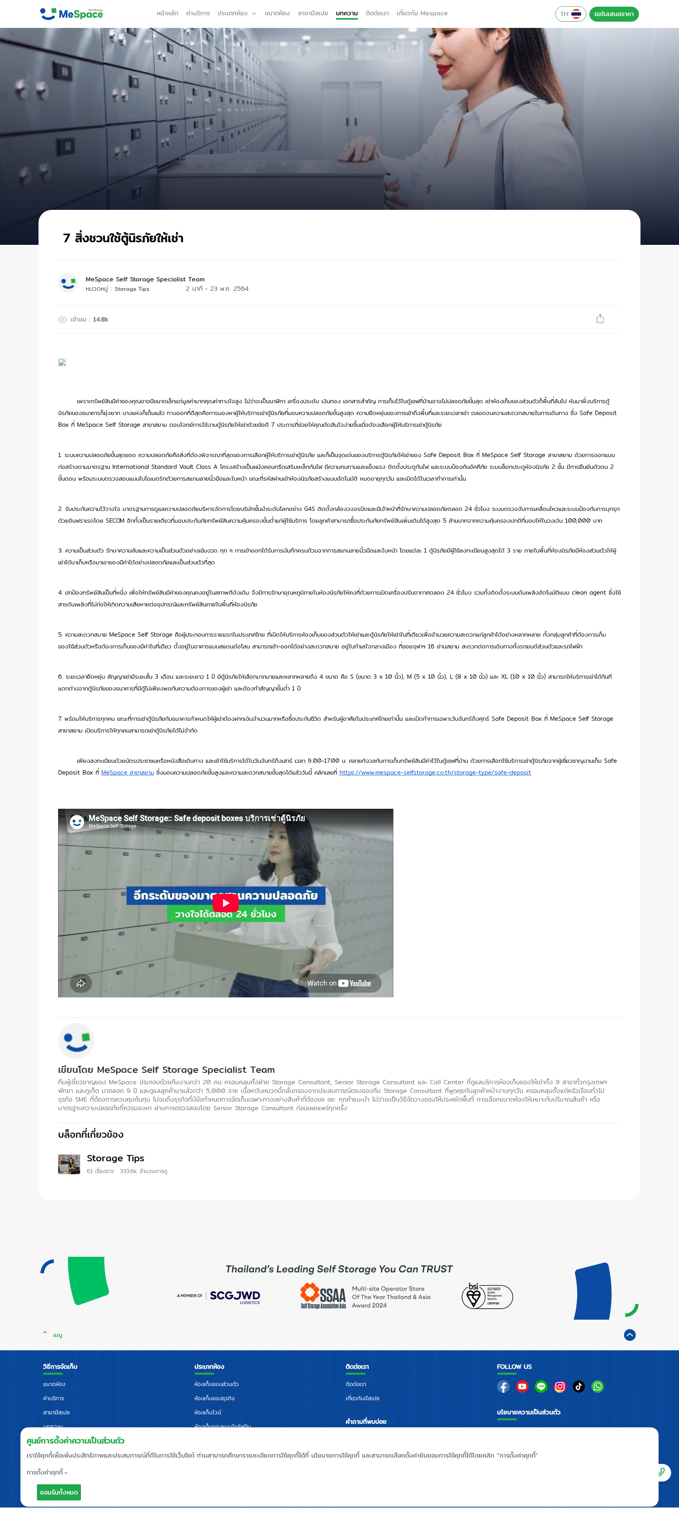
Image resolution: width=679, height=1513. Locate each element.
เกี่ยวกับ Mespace (422, 13)
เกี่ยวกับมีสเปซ (363, 1398)
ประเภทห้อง (233, 13)
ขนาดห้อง (277, 13)
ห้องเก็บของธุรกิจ (215, 1398)
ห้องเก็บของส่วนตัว (217, 1384)
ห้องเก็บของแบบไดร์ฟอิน (223, 1426)
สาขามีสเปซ (313, 13)
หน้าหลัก (167, 13)
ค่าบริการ (198, 13)
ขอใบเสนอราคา (614, 14)
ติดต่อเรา (377, 13)
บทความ (347, 13)
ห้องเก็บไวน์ (208, 1412)
